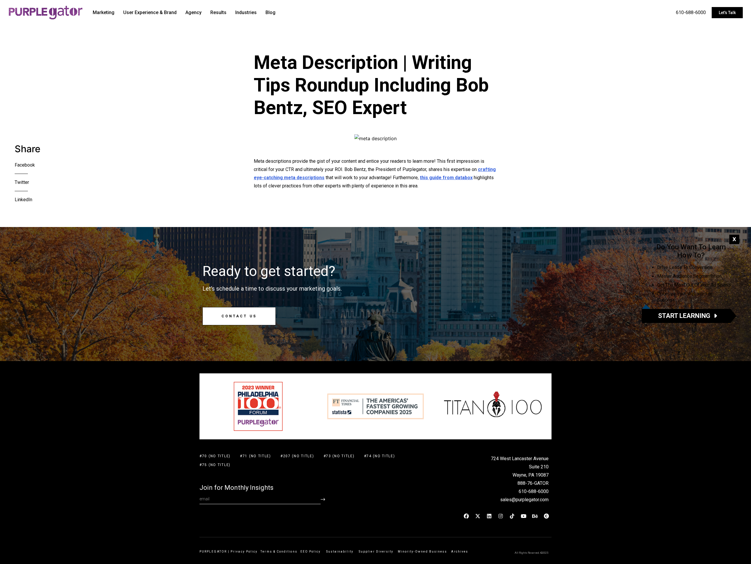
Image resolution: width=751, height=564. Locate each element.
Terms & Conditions (279, 551)
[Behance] (535, 516)
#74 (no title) (379, 456)
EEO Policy (311, 551)
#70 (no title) (215, 456)
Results (218, 12)
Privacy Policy (244, 551)
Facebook (25, 165)
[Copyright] (547, 516)
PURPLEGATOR (213, 551)
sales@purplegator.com (524, 499)
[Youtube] (524, 516)
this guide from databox (446, 177)
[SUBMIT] (323, 499)
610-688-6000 (691, 12)
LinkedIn (23, 199)
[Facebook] (466, 516)
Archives (459, 551)
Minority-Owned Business (422, 551)
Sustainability (341, 551)
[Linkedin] (489, 516)
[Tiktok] (512, 516)
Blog (270, 12)
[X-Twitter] (478, 516)
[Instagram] (501, 516)
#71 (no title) (255, 456)
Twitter (22, 182)
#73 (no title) (339, 456)
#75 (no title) (215, 465)
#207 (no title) (297, 456)
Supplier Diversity (376, 551)
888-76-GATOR (533, 483)
